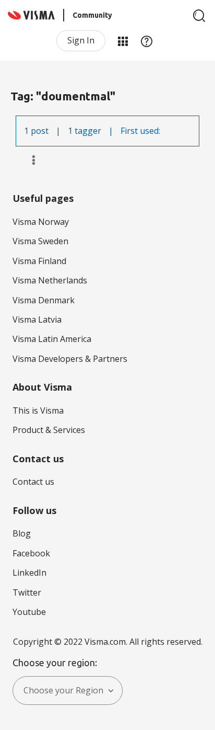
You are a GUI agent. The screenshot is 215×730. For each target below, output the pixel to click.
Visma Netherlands (50, 280)
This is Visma (38, 410)
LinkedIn (29, 572)
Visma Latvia (37, 319)
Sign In (80, 40)
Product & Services (49, 430)
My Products (123, 41)
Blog (22, 533)
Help (147, 41)
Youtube (29, 612)
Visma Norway (41, 221)
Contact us (33, 481)
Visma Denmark (44, 300)
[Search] (199, 16)
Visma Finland (39, 261)
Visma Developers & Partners (70, 358)
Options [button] (29, 160)
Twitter (27, 592)
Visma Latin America (52, 339)
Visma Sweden (40, 241)
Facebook (31, 553)
